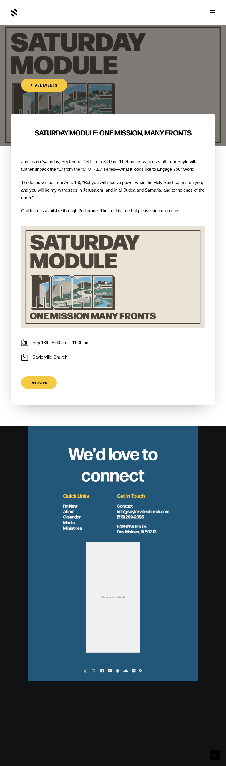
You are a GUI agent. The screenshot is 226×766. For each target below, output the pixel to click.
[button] (212, 12)
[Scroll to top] (215, 754)
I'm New (70, 506)
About (69, 511)
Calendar (72, 517)
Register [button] (39, 382)
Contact (125, 506)
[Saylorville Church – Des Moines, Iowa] (14, 12)
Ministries (72, 528)
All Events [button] (46, 85)
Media (69, 522)
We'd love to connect (113, 463)
